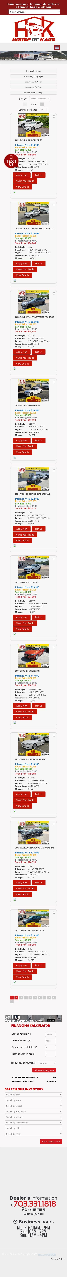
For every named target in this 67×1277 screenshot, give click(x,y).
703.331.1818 (35, 1203)
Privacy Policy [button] (58, 1259)
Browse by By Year (33, 87)
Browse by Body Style (33, 76)
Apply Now (21, 174)
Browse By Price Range (33, 93)
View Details (22, 186)
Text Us (38, 174)
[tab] (33, 71)
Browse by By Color (33, 82)
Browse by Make (33, 71)
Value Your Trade (25, 180)
